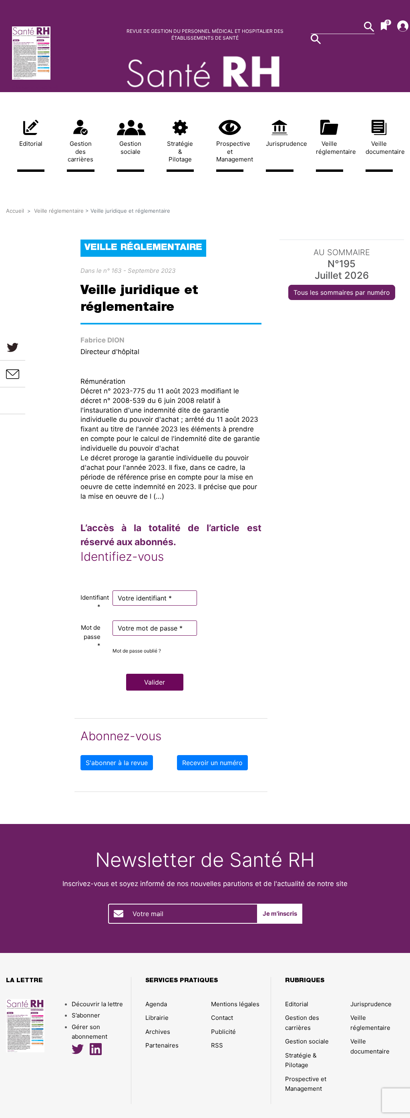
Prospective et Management (229, 151)
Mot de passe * (90, 636)
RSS (217, 1045)
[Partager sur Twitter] (12, 347)
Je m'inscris (280, 913)
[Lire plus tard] (12, 400)
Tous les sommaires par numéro (341, 292)
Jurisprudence (279, 143)
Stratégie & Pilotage (180, 151)
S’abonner (86, 1015)
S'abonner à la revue (117, 763)
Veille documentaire (379, 147)
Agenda (156, 1004)
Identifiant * (93, 602)
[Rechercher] (316, 39)
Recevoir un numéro (212, 763)
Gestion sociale (130, 147)
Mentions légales (235, 1004)
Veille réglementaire (329, 147)
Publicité (223, 1031)
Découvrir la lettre (32, 87)
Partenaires (162, 1045)
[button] (154, 682)
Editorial (30, 143)
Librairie (157, 1017)
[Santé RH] (56, 53)
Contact (222, 1017)
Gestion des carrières (80, 151)
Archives (157, 1031)
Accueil (15, 210)
